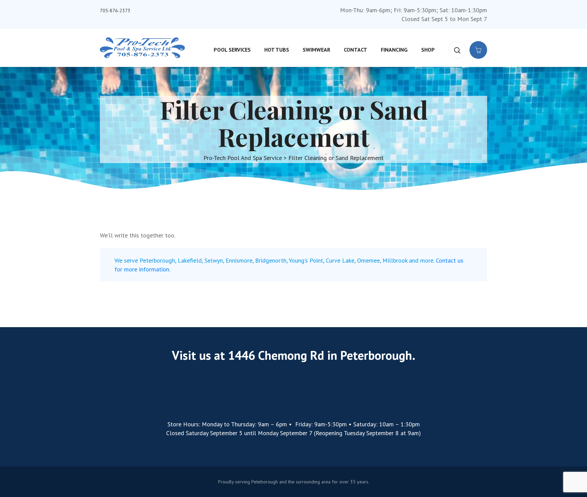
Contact (355, 49)
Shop (428, 49)
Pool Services (232, 49)
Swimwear (316, 49)
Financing (394, 49)
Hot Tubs (276, 49)
